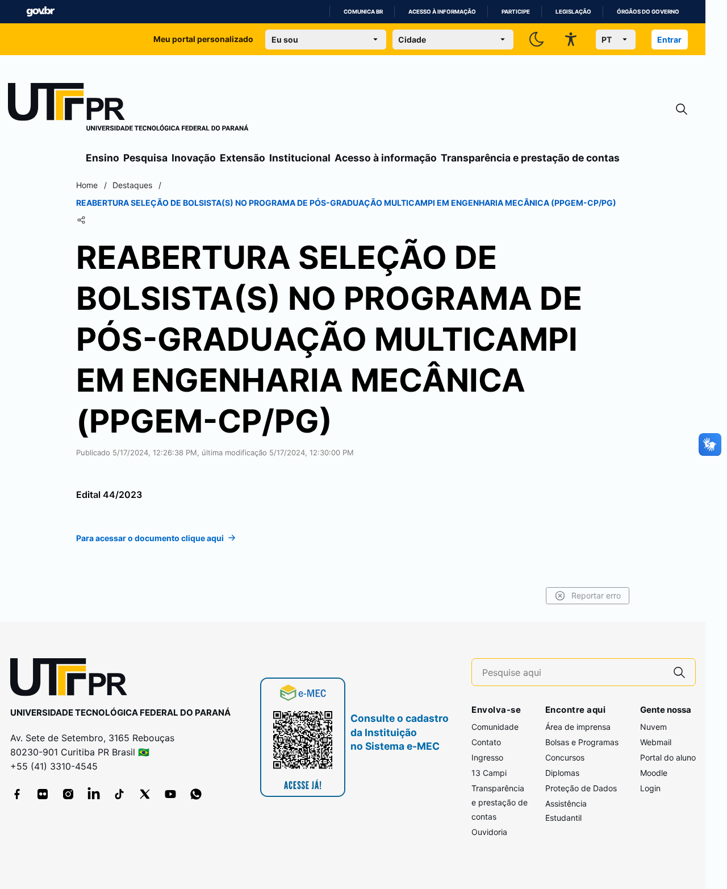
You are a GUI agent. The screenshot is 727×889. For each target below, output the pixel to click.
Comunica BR (363, 12)
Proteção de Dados (581, 788)
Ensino (102, 158)
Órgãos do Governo (648, 12)
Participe (516, 12)
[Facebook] (17, 794)
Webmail (655, 742)
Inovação (194, 158)
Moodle (653, 773)
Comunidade (495, 727)
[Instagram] (68, 794)
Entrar (669, 39)
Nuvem (653, 727)
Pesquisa (145, 158)
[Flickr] (42, 794)
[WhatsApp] (196, 794)
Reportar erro (596, 595)
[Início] (128, 109)
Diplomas (562, 773)
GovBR (40, 11)
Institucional (300, 158)
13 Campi (489, 773)
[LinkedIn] (94, 794)
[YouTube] (170, 794)
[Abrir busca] (681, 109)
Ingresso (487, 757)
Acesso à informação (442, 12)
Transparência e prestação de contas (530, 158)
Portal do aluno (668, 757)
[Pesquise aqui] (679, 672)
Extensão (242, 158)
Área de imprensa (578, 727)
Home (87, 185)
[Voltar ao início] (72, 679)
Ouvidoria (489, 832)
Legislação (573, 12)
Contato (486, 742)
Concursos (564, 757)
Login (650, 788)
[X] (145, 794)
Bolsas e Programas (582, 742)
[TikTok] (119, 794)
